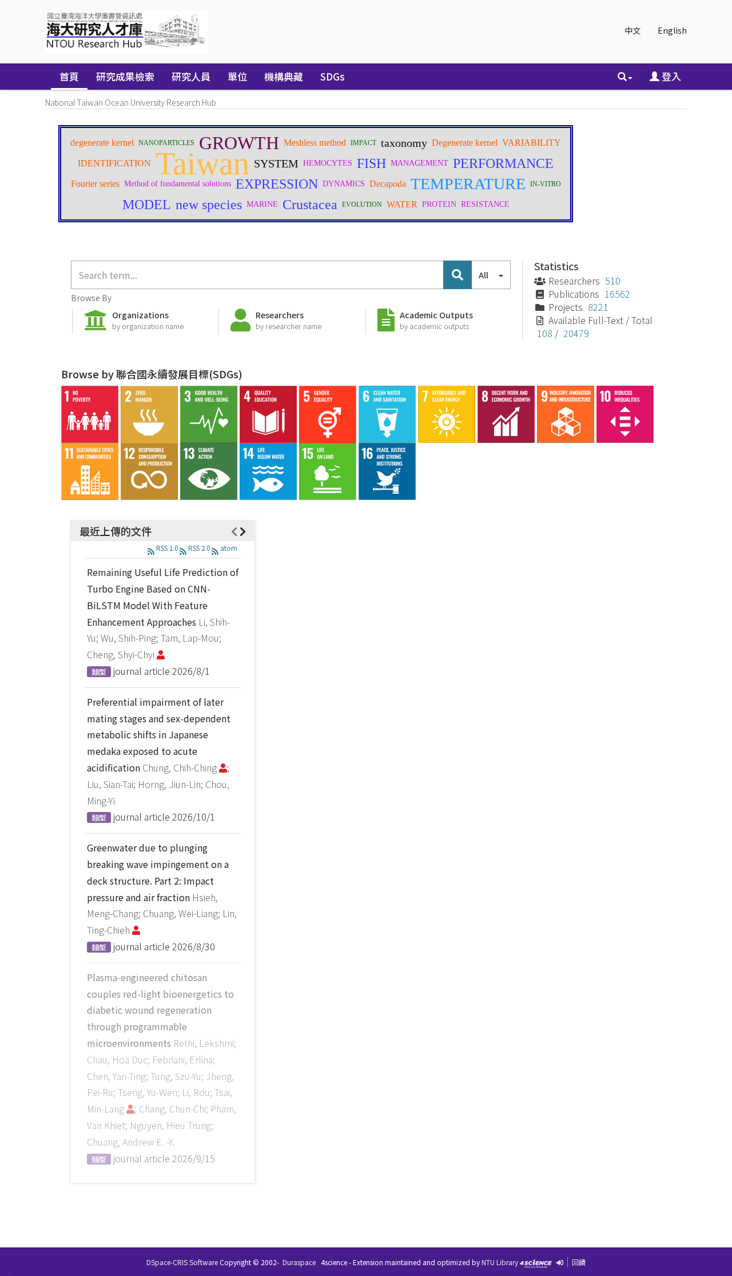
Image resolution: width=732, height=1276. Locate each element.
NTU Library (500, 1262)
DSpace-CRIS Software (182, 1262)
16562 (617, 294)
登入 (670, 76)
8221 (598, 307)
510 (612, 280)
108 (544, 333)
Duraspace (299, 1262)
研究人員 (191, 76)
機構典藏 (283, 76)
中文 (632, 30)
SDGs (332, 76)
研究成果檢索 (125, 76)
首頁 (69, 76)
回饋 (579, 1262)
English (672, 30)
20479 (576, 333)
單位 (237, 76)
